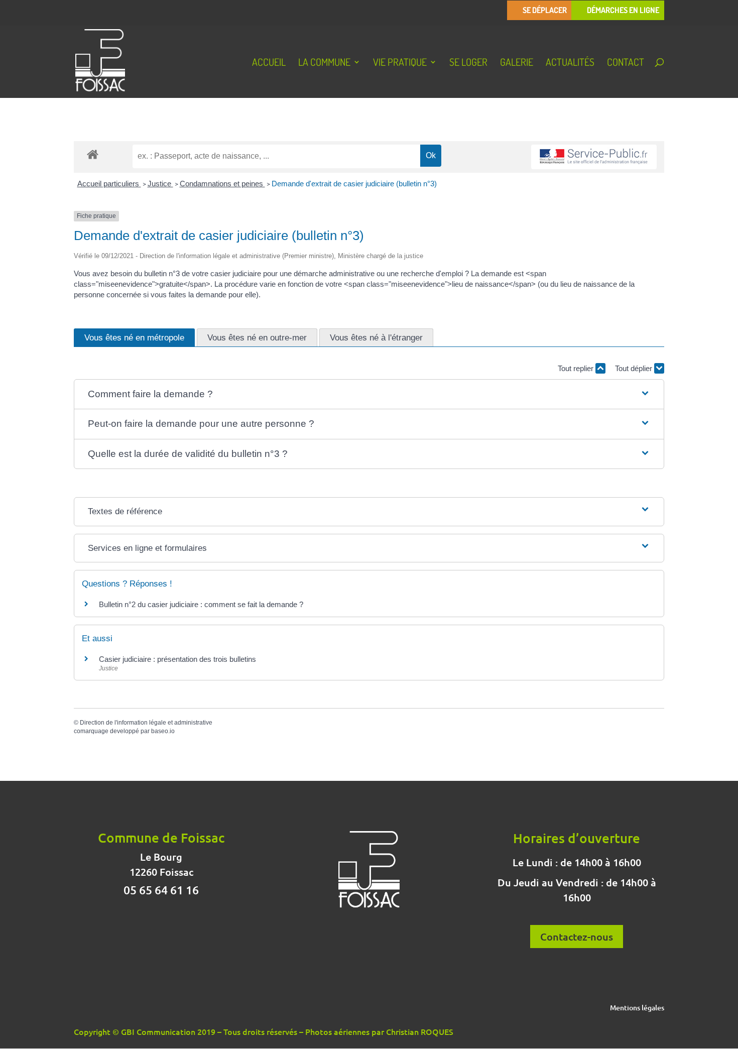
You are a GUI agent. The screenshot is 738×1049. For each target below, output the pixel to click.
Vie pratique (400, 63)
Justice (160, 183)
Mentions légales (637, 1008)
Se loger (468, 63)
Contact (625, 63)
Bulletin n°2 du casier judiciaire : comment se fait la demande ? (201, 604)
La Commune (324, 63)
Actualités (570, 63)
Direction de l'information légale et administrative (146, 722)
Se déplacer (545, 10)
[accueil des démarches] (92, 154)
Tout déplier (634, 368)
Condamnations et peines (222, 183)
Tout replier (576, 368)
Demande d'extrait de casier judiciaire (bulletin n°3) (354, 183)
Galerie (516, 63)
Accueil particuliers (109, 183)
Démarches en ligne (623, 10)
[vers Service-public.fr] (594, 157)
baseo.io (163, 731)
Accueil (269, 63)
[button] (369, 394)
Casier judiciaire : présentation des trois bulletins (177, 659)
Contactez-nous (576, 936)
